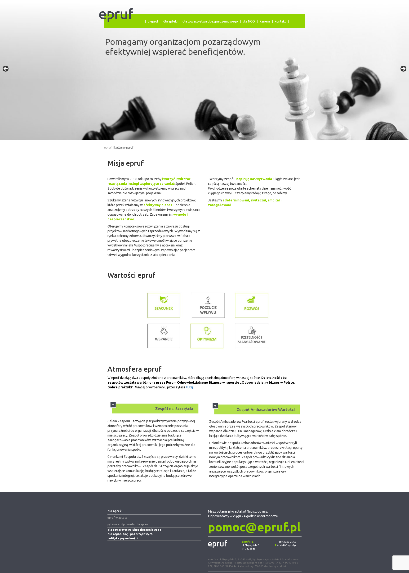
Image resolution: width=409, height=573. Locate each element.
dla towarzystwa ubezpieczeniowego (210, 21)
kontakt (280, 21)
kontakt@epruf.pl (287, 545)
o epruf (153, 21)
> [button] (403, 69)
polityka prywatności (122, 538)
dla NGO (249, 21)
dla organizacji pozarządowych (130, 534)
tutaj (189, 387)
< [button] (5, 69)
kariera (265, 21)
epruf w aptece (117, 517)
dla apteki (170, 21)
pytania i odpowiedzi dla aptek (127, 524)
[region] (204, 70)
